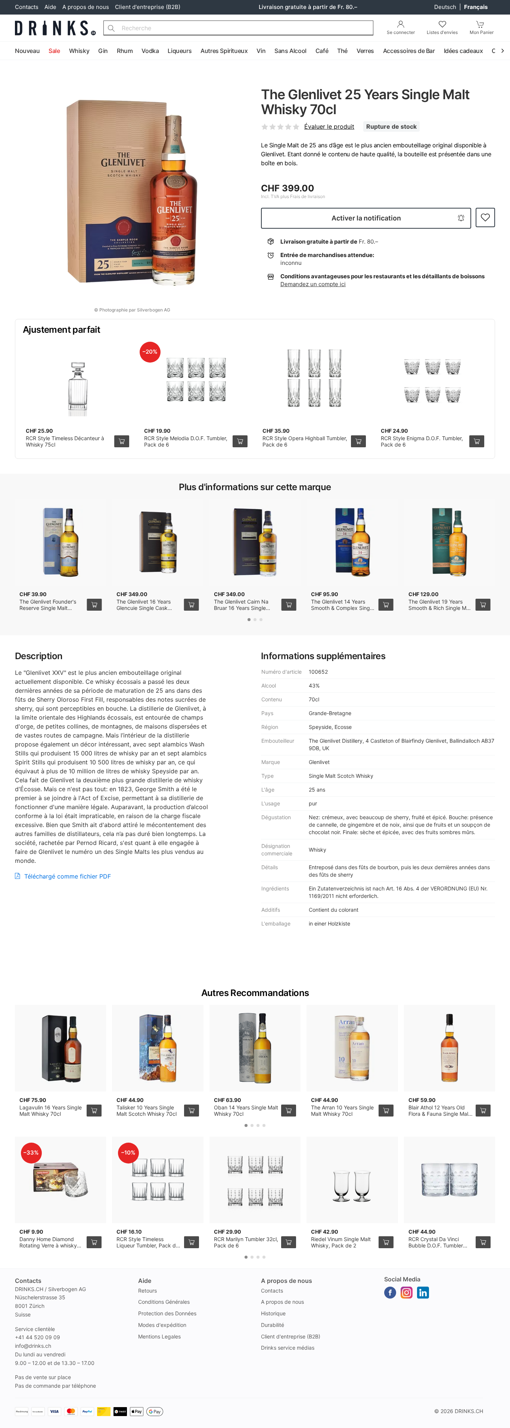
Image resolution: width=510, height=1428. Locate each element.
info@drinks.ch (33, 1346)
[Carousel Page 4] (263, 1125)
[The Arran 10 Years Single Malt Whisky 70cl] (352, 1048)
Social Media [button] (402, 1279)
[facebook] (390, 1293)
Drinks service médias (287, 1347)
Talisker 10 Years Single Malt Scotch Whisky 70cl (146, 1110)
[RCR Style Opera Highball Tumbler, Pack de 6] (314, 379)
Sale (54, 50)
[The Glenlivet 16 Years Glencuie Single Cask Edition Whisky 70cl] (157, 542)
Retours (147, 1290)
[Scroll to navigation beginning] (7, 51)
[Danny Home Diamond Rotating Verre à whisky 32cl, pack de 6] (60, 1180)
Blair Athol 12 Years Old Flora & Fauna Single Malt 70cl (439, 1114)
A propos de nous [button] (286, 1280)
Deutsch (446, 6)
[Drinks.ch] (55, 28)
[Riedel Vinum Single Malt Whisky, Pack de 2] (352, 1180)
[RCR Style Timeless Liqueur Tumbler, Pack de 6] (157, 1180)
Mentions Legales (159, 1336)
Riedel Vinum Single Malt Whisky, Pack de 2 (341, 1242)
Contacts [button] (28, 1280)
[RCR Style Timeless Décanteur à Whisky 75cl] (77, 379)
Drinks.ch (469, 1411)
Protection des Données (167, 1313)
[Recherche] (111, 28)
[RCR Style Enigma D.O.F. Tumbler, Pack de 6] (432, 379)
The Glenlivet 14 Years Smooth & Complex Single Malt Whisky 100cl (342, 608)
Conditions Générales (164, 1302)
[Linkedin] (423, 1293)
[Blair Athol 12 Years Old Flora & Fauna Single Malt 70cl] (449, 1048)
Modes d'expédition (162, 1325)
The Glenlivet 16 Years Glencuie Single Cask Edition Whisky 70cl (143, 608)
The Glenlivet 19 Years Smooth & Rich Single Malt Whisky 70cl (440, 608)
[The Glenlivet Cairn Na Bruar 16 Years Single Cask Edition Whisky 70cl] (255, 542)
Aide (50, 6)
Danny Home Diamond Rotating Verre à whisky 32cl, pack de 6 (48, 1245)
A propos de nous (85, 6)
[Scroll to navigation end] (502, 51)
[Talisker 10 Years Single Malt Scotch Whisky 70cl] (157, 1048)
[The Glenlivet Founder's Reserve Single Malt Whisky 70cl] (60, 542)
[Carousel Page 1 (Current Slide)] (249, 619)
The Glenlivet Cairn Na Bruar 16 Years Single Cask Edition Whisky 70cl (244, 608)
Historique (273, 1313)
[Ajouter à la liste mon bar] (485, 218)
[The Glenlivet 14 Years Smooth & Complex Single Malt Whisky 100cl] (352, 542)
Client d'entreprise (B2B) (147, 6)
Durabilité (272, 1325)
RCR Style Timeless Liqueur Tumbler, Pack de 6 (147, 1245)
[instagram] (407, 1293)
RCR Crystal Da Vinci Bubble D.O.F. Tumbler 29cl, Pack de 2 (435, 1245)
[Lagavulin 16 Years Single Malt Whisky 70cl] (60, 1048)
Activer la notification (366, 218)
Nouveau (27, 50)
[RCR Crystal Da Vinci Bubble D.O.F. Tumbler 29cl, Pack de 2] (449, 1180)
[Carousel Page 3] (260, 619)
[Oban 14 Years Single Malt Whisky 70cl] (255, 1048)
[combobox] (238, 28)
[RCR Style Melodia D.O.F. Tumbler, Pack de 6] (196, 379)
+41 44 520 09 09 (37, 1337)
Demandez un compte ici (313, 284)
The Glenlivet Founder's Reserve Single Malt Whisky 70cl (47, 608)
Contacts (26, 6)
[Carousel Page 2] (255, 619)
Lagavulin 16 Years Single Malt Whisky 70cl (50, 1110)
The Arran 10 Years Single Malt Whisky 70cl (342, 1110)
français (476, 6)
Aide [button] (144, 1280)
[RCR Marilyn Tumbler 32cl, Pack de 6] (255, 1180)
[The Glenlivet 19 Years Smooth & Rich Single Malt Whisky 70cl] (449, 542)
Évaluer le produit (329, 126)
